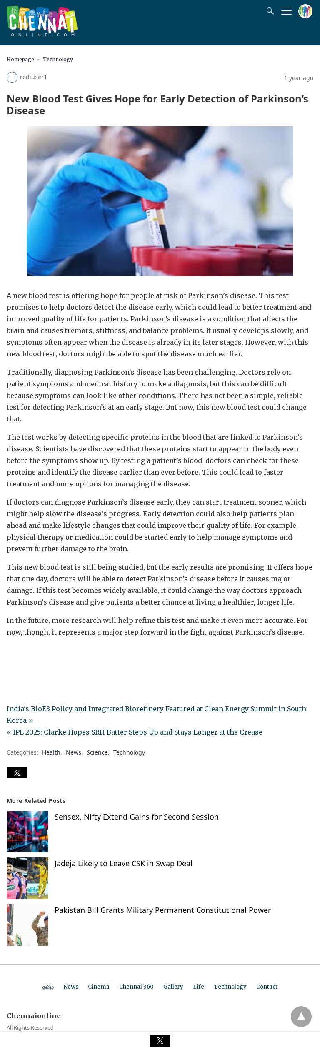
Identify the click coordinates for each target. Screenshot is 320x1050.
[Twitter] (26, 655)
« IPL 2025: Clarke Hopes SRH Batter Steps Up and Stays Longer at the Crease (134, 732)
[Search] (268, 10)
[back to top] (301, 1016)
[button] (17, 772)
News (73, 752)
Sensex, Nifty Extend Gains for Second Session (137, 817)
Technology (58, 59)
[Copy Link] (53, 655)
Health (51, 752)
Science (97, 752)
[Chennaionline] (42, 33)
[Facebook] (13, 655)
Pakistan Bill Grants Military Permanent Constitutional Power (163, 910)
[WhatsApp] (40, 655)
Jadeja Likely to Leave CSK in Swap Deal (123, 863)
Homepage (20, 59)
